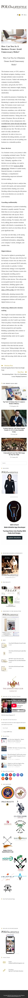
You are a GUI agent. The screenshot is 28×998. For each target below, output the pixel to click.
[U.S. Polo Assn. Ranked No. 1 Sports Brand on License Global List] (4, 741)
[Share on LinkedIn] (14, 774)
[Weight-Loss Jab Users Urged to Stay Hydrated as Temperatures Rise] (4, 765)
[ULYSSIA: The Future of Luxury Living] (4, 748)
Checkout (17, 991)
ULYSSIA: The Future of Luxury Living (17, 747)
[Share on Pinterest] (10, 774)
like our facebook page (9, 899)
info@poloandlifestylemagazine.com (16, 963)
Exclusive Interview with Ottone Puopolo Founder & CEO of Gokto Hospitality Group (14, 430)
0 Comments (17, 742)
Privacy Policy (22, 991)
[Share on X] (3, 774)
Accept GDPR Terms (7, 731)
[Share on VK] (21, 774)
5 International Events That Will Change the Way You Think (14, 453)
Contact (10, 991)
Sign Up (22, 728)
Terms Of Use (11, 992)
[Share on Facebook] (6, 774)
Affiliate (15, 992)
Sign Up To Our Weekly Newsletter (16, 971)
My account (13, 991)
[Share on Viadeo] (10, 778)
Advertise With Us (6, 991)
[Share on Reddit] (3, 778)
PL (17, 992)
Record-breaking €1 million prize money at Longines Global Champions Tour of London (17, 756)
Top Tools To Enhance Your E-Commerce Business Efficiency (14, 402)
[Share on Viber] (17, 774)
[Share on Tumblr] (6, 778)
